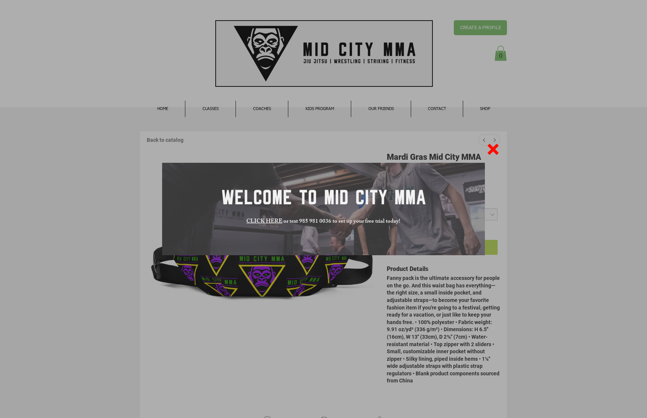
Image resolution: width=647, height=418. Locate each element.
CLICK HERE (264, 222)
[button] (493, 149)
